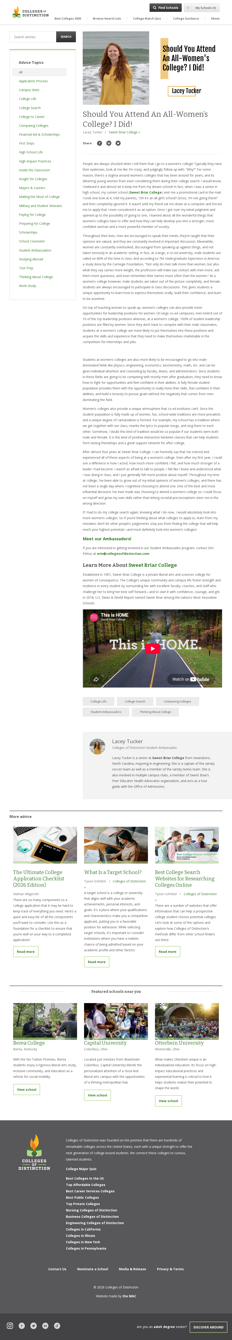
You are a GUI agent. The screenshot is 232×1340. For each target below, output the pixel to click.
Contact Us (57, 1269)
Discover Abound (208, 1327)
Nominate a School (92, 1269)
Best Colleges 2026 (68, 18)
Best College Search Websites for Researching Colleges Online (185, 878)
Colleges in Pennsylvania (86, 1248)
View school (26, 1089)
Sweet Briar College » (124, 132)
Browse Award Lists (107, 18)
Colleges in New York (83, 1242)
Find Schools (168, 7)
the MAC (129, 1296)
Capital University (105, 1043)
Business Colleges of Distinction (92, 1216)
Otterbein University (179, 1043)
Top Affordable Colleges (85, 1185)
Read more (28, 951)
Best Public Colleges (82, 1197)
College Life (98, 701)
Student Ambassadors (106, 712)
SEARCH (66, 37)
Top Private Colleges (83, 1204)
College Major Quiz (81, 1169)
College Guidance (186, 18)
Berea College (29, 1043)
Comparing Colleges (177, 701)
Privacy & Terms (170, 1269)
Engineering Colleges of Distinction (95, 1223)
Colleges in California (83, 1229)
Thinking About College (155, 712)
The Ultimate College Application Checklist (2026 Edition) (38, 878)
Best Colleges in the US (85, 1178)
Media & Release (132, 1269)
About (215, 18)
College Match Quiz (147, 18)
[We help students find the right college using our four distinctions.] (30, 12)
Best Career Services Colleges (90, 1191)
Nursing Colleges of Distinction (91, 1210)
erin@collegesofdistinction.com (123, 553)
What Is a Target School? (113, 872)
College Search (135, 701)
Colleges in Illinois (80, 1235)
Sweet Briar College (146, 192)
